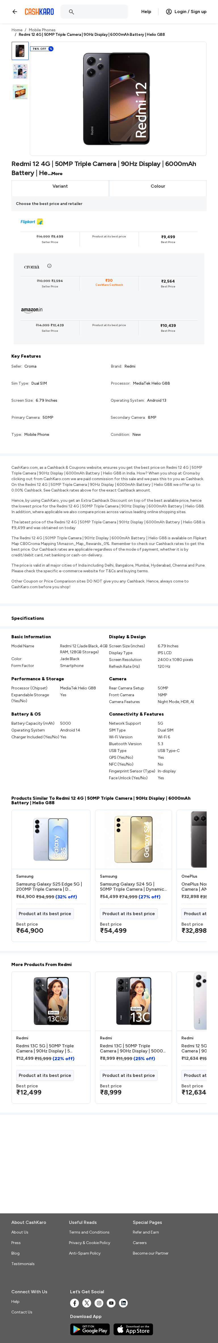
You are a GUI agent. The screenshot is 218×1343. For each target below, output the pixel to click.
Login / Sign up (191, 11)
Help (146, 11)
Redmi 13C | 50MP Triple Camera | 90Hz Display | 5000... (132, 1048)
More (57, 173)
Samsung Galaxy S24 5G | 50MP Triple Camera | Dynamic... (133, 887)
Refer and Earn (146, 1232)
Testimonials (23, 1263)
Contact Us (21, 1312)
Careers (140, 1242)
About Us (19, 1232)
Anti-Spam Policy (84, 1253)
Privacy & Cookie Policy (89, 1242)
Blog (15, 1253)
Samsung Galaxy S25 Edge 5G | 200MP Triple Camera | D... (49, 887)
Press (16, 1242)
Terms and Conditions (89, 1232)
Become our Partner (151, 1253)
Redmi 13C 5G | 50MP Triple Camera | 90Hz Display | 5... (45, 1048)
